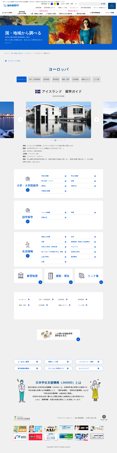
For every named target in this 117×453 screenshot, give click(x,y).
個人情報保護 (79, 418)
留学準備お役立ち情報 (22, 12)
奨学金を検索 (81, 13)
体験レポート (86, 79)
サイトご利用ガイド (100, 7)
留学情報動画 (96, 12)
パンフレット (74, 7)
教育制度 (56, 79)
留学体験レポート (50, 7)
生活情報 (75, 79)
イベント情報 (109, 12)
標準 (72, 3)
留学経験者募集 (86, 7)
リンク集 (96, 79)
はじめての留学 (7, 12)
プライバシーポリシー (65, 418)
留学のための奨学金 (65, 13)
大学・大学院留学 (34, 79)
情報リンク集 (62, 7)
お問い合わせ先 (91, 418)
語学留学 (46, 79)
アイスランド (21, 79)
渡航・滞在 (65, 79)
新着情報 (38, 7)
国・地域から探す (37, 13)
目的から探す (52, 13)
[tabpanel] (58, 120)
